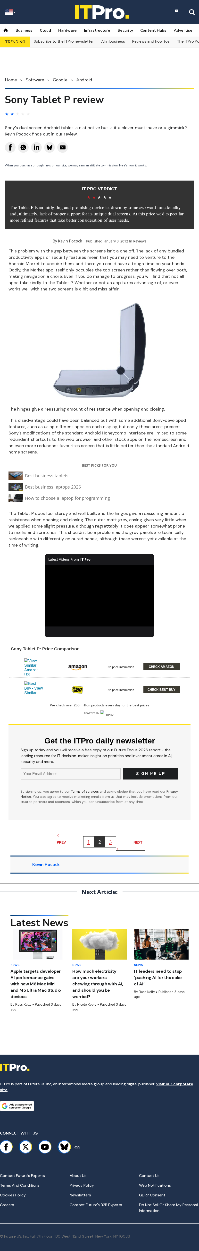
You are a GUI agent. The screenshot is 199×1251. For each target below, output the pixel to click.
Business (24, 30)
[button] (99, 666)
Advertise (183, 30)
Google (60, 80)
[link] (33, 666)
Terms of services (85, 791)
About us (78, 1175)
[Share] (10, 147)
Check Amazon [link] (161, 667)
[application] (99, 595)
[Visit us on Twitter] (25, 1147)
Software (35, 80)
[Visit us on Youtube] (45, 1147)
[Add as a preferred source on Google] (17, 1106)
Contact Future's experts (22, 1175)
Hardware (67, 30)
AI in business (113, 41)
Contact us (149, 1175)
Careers (7, 1204)
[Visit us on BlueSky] (62, 1147)
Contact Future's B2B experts (96, 1204)
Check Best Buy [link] (161, 690)
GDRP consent (152, 1195)
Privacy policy (82, 1185)
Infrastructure (97, 30)
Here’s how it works (132, 165)
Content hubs (153, 30)
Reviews (139, 241)
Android (84, 80)
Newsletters (80, 1195)
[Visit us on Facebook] (6, 1147)
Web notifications (155, 1185)
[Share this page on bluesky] (49, 147)
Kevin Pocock (70, 241)
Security (125, 30)
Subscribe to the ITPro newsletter (64, 41)
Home (11, 80)
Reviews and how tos (151, 41)
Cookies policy (13, 1195)
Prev (61, 842)
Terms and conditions (20, 1185)
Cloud (45, 30)
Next (137, 842)
